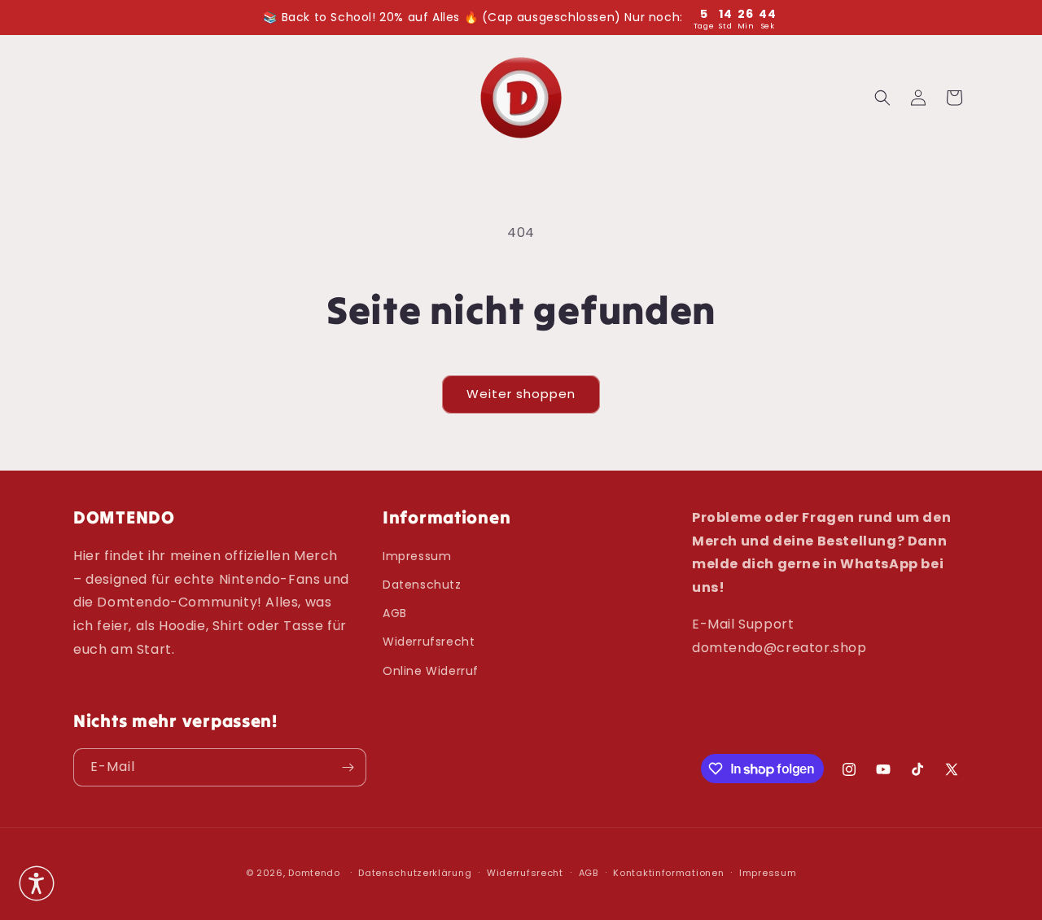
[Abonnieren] (348, 767)
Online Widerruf (431, 671)
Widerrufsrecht (429, 641)
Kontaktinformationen (668, 872)
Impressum (417, 556)
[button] (882, 98)
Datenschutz (422, 584)
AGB (395, 613)
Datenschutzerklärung (414, 872)
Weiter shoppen (521, 393)
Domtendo (314, 872)
